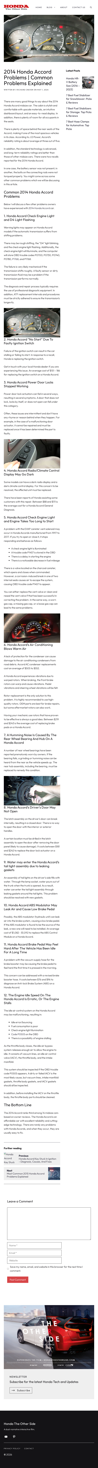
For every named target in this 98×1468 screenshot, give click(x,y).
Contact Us (78, 7)
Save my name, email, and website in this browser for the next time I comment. (46, 1268)
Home (39, 7)
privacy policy (12, 1448)
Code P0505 (18, 1034)
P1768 (15, 259)
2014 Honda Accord (39, 208)
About (63, 7)
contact (29, 1448)
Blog (49, 7)
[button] (91, 7)
